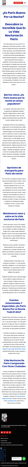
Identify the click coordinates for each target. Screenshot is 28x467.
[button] (25, 3)
